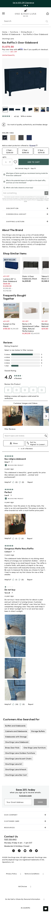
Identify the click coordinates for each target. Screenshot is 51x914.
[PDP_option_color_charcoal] (21, 137)
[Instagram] (14, 850)
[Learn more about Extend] (36, 145)
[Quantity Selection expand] (10, 161)
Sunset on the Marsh (9, 324)
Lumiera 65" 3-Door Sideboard (10, 279)
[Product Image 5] (36, 109)
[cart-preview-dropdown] (47, 13)
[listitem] (15, 725)
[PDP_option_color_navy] (4, 137)
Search (7, 21)
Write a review (26, 116)
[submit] (47, 21)
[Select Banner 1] (25, 5)
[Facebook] (31, 850)
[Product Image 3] (24, 109)
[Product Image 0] (5, 109)
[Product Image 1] (11, 109)
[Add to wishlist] (15, 162)
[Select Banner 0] (23, 5)
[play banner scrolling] (27, 5)
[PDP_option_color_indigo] (29, 137)
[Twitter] (37, 850)
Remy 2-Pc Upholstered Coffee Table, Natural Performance (30, 327)
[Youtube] (25, 850)
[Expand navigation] (5, 13)
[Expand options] (47, 208)
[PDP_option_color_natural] (12, 137)
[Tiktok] (20, 850)
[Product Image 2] (17, 109)
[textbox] (7, 162)
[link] (25, 208)
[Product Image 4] (30, 109)
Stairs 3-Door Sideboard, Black (29, 277)
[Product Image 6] (42, 109)
